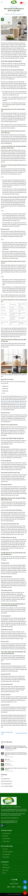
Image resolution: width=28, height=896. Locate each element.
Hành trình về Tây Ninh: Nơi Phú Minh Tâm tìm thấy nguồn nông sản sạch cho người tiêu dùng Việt (16, 754)
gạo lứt (6, 401)
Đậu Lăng (7, 759)
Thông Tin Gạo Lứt (14, 6)
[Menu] (2, 2)
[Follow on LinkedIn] (16, 879)
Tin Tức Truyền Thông (6, 786)
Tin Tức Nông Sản (5, 783)
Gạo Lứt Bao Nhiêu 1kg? (21, 733)
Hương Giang (20, 14)
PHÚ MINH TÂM (18, 403)
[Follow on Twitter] (14, 879)
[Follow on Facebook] (2, 825)
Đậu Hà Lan (7, 763)
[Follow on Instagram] (13, 879)
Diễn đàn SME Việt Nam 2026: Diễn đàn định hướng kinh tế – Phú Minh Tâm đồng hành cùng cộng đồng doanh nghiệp (16, 747)
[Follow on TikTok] (4, 825)
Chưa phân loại (4, 778)
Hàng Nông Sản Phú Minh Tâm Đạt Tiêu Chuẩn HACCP (16, 769)
